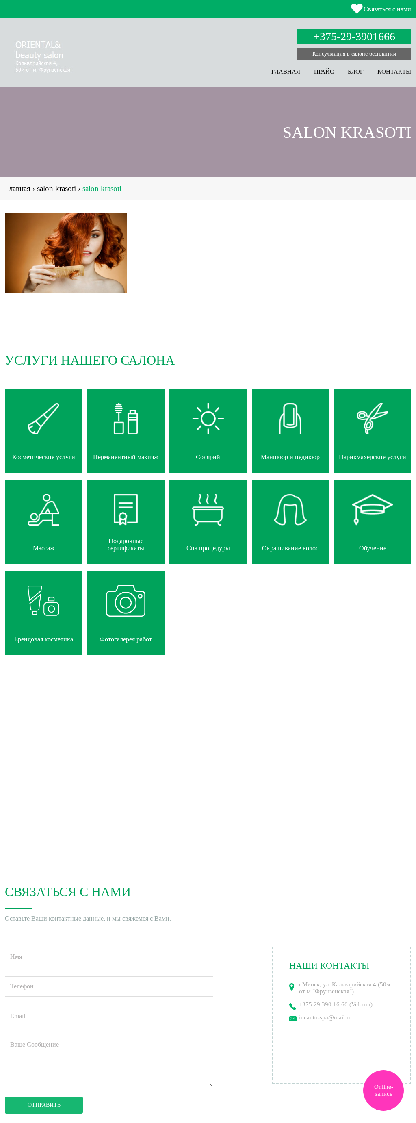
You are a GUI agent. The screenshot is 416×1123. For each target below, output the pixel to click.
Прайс (324, 71)
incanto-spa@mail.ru (325, 1017)
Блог (356, 71)
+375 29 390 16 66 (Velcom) (336, 1004)
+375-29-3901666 (354, 36)
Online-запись (383, 1090)
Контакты (394, 71)
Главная (285, 71)
